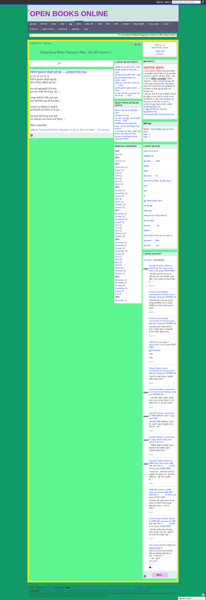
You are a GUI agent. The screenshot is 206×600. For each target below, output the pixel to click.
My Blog (47, 43)
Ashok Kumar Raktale (158, 292)
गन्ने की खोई (147, 206)
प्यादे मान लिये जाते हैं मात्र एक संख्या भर (157, 235)
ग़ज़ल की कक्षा (47, 591)
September (120, 167)
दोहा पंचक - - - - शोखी (151, 161)
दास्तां (145, 186)
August (118, 170)
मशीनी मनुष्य (147, 211)
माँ (144, 196)
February (119, 204)
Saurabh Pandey (156, 266)
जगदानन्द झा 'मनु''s (156, 268)
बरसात (145, 171)
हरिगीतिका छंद (148, 156)
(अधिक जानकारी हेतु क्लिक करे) (157, 105)
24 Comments (103, 130)
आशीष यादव (153, 490)
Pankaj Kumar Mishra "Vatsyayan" (54, 130)
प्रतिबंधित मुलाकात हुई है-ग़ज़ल (126, 123)
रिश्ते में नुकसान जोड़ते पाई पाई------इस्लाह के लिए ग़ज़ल (58, 72)
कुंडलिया (146, 230)
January (118, 161)
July (117, 173)
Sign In (167, 2)
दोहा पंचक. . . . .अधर (151, 245)
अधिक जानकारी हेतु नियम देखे (163, 81)
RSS (31, 135)
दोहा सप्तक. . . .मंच (150, 176)
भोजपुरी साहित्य (165, 468)
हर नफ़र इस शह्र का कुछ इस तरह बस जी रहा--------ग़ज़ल (127, 94)
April (117, 154)
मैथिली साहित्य (169, 271)
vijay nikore (154, 545)
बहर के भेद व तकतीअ (141, 591)
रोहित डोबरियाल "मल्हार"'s (161, 416)
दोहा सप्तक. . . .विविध (151, 240)
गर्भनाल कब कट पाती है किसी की (155, 216)
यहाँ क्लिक (164, 89)
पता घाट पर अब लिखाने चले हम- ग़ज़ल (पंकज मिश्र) (126, 137)
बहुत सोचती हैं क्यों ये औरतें (152, 201)
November (119, 214)
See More (153, 561)
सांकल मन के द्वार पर (150, 151)
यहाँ (147, 112)
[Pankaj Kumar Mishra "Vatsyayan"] (34, 59)
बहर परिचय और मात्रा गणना (121, 591)
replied (167, 266)
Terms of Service (171, 587)
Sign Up (159, 2)
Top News (147, 260)
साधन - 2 (146, 137)
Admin (48, 587)
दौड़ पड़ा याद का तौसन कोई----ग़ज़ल (128, 75)
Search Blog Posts (59, 63)
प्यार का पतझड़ (148, 221)
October (118, 190)
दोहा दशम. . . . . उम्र (151, 226)
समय (145, 191)
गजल (151, 271)
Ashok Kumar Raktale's (162, 392)
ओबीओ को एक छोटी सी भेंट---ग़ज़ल (127, 67)
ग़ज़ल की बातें (59, 591)
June (117, 176)
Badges (140, 587)
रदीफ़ (98, 591)
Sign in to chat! (185, 598)
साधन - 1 (146, 134)
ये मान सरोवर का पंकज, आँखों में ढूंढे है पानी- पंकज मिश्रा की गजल (128, 132)
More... (160, 575)
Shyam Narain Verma (158, 368)
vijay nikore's (157, 439)
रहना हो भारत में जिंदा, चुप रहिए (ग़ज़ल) (157, 181)
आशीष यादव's (154, 463)
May (117, 178)
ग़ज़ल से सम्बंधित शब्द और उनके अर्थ (80, 591)
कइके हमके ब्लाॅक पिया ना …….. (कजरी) (162, 464)
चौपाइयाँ (146, 166)
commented (154, 294)
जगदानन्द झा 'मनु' (155, 342)
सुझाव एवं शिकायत (152, 109)
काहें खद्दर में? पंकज (122, 115)
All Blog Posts (35, 43)
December (119, 242)
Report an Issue (154, 587)
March (117, 184)
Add (139, 44)
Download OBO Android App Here (159, 114)
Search (203, 2)
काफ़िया (105, 591)
